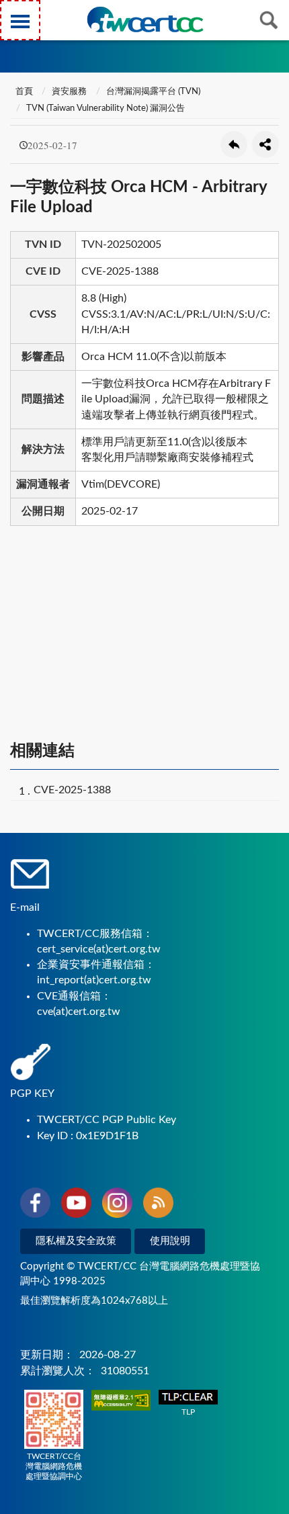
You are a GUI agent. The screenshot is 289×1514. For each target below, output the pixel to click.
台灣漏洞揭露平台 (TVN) (153, 91)
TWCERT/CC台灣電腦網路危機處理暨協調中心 (54, 1466)
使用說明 (170, 1241)
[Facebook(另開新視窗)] (35, 1205)
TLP (188, 1412)
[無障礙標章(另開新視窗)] (121, 1401)
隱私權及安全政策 (76, 1241)
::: (13, 12)
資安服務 (69, 91)
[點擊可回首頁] (144, 19)
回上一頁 (233, 144)
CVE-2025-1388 (72, 790)
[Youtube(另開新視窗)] (76, 1205)
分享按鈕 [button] (265, 144)
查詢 (269, 20)
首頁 (23, 91)
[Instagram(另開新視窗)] (117, 1205)
